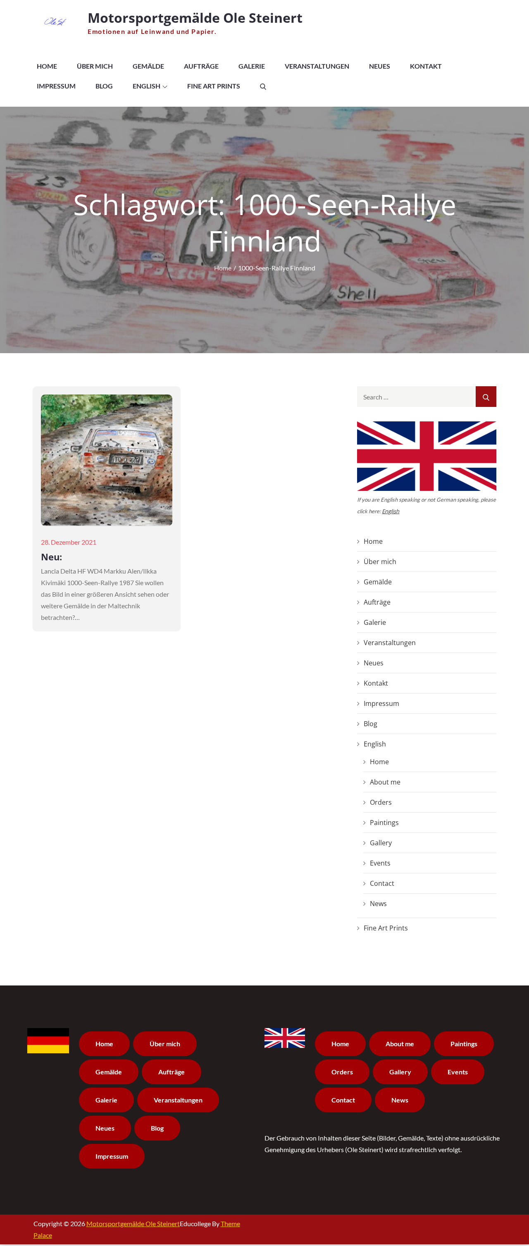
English (146, 86)
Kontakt (426, 66)
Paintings (384, 822)
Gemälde (148, 66)
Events (380, 863)
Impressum (56, 86)
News (378, 903)
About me (385, 782)
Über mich (95, 66)
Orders (381, 802)
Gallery (381, 842)
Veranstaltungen (317, 66)
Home (47, 66)
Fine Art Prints (213, 86)
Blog (104, 86)
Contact (382, 883)
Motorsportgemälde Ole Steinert (195, 17)
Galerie (251, 66)
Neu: (51, 556)
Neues (379, 66)
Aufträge (201, 66)
